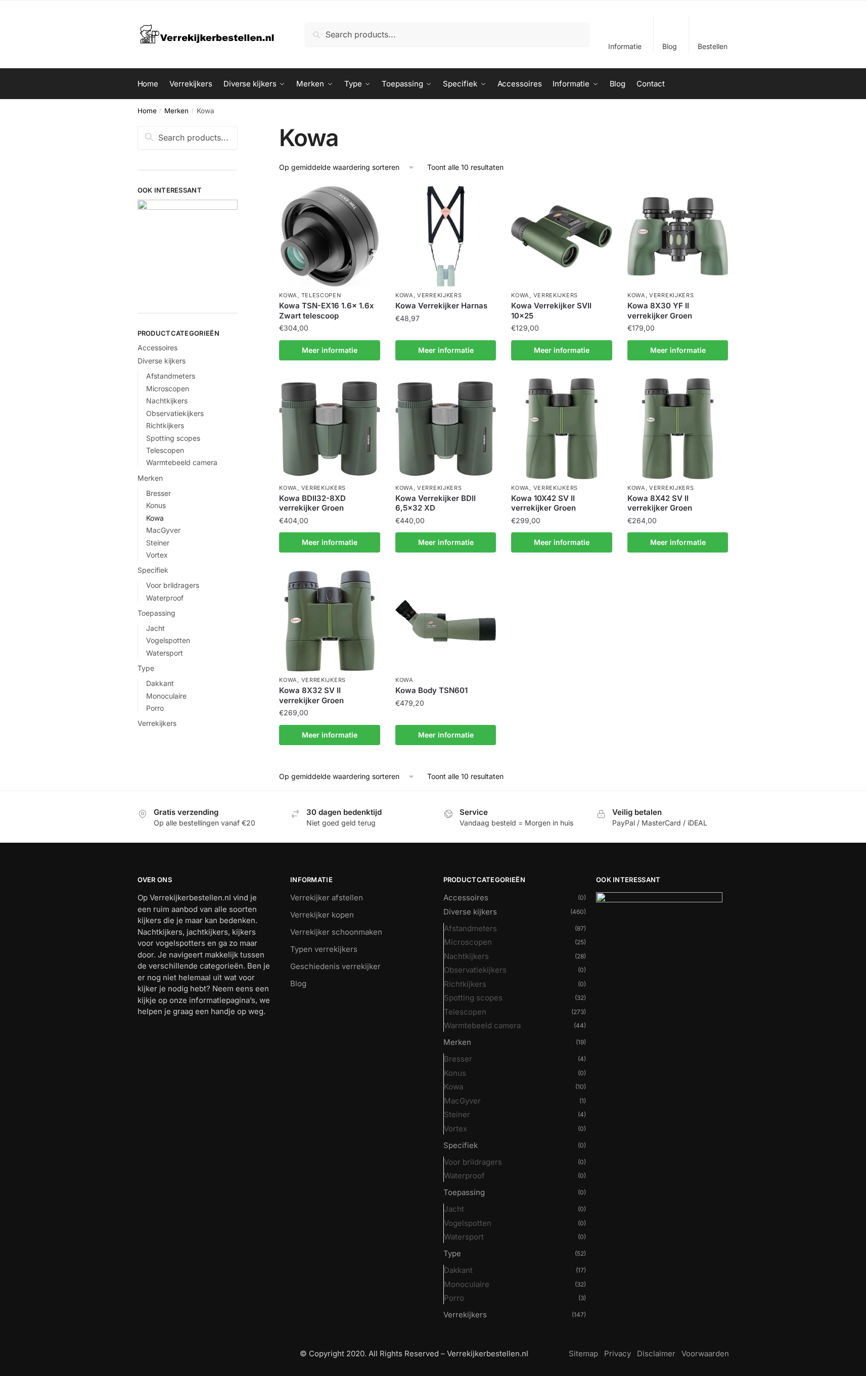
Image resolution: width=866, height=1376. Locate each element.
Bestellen (712, 46)
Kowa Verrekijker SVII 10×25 (551, 310)
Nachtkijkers (167, 400)
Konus (156, 505)
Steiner (157, 542)
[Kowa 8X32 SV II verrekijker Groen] (329, 620)
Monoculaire (166, 696)
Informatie (625, 46)
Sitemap (583, 1353)
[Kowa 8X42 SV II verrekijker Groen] (677, 428)
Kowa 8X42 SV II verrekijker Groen (659, 503)
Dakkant (160, 683)
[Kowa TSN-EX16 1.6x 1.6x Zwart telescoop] (329, 236)
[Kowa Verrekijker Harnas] (445, 236)
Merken (176, 111)
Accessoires (157, 347)
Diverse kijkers (162, 360)
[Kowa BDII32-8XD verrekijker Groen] (329, 428)
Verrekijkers (439, 295)
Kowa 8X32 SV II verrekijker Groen (311, 695)
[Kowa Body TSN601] (445, 620)
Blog (669, 46)
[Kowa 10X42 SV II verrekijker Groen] (561, 428)
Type (146, 668)
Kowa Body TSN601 (431, 690)
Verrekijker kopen (322, 915)
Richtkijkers (165, 425)
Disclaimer (656, 1353)
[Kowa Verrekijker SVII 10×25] (561, 236)
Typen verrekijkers (323, 949)
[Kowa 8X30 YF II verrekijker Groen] (677, 236)
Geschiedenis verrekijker (335, 966)
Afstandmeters (170, 376)
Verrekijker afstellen (326, 897)
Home (147, 111)
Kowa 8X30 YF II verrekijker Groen (659, 310)
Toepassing (156, 613)
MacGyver (163, 530)
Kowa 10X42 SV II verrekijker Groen (543, 503)
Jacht (155, 628)
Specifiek (153, 570)
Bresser (158, 493)
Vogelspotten (168, 640)
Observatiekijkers (175, 413)
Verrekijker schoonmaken (336, 932)
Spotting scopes (173, 438)
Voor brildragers (172, 585)
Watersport (164, 653)
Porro (155, 708)
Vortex (157, 555)
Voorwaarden (705, 1353)
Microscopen (167, 388)
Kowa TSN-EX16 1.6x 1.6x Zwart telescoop (326, 310)
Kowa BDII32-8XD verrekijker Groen (312, 503)
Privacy (617, 1353)
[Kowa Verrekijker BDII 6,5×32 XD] (445, 428)
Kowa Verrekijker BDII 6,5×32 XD (435, 503)
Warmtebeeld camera (181, 462)
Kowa (288, 295)
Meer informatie (329, 350)
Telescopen (321, 295)
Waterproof (165, 597)
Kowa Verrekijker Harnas (441, 305)
